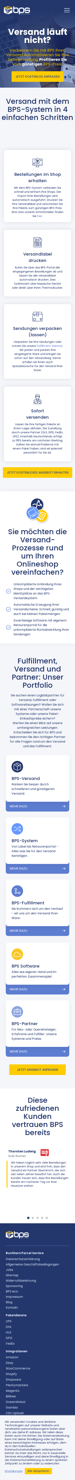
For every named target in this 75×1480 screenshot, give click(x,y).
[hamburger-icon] (66, 10)
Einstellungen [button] (14, 1471)
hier (39, 216)
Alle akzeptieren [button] (38, 1471)
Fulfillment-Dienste (49, 346)
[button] (28, 1218)
